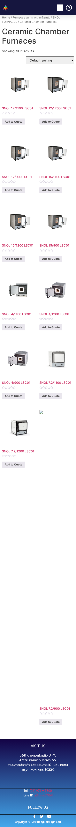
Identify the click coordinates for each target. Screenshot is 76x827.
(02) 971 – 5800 (41, 791)
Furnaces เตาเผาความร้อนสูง (31, 17)
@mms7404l (44, 795)
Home (6, 17)
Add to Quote (13, 121)
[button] (60, 7)
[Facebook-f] (34, 816)
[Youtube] (49, 816)
